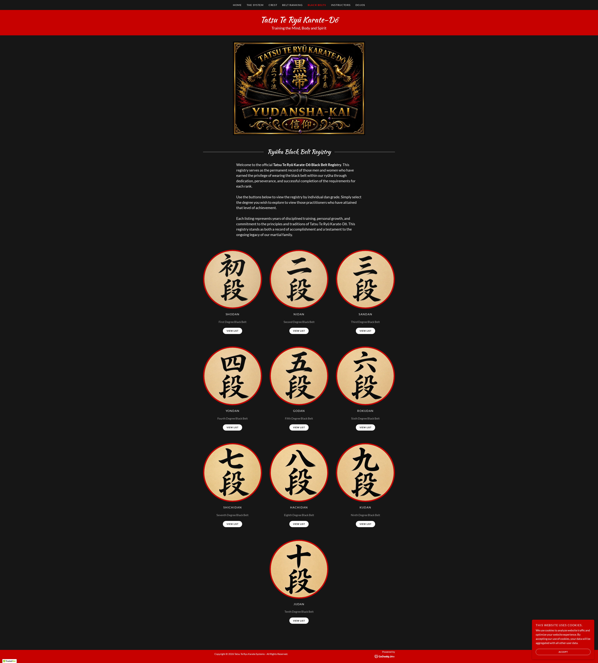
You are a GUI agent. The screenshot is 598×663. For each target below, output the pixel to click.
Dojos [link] (360, 4)
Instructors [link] (341, 4)
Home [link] (237, 4)
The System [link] (255, 4)
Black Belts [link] (317, 4)
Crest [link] (273, 4)
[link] (299, 21)
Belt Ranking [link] (292, 4)
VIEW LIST (232, 330)
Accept (563, 652)
